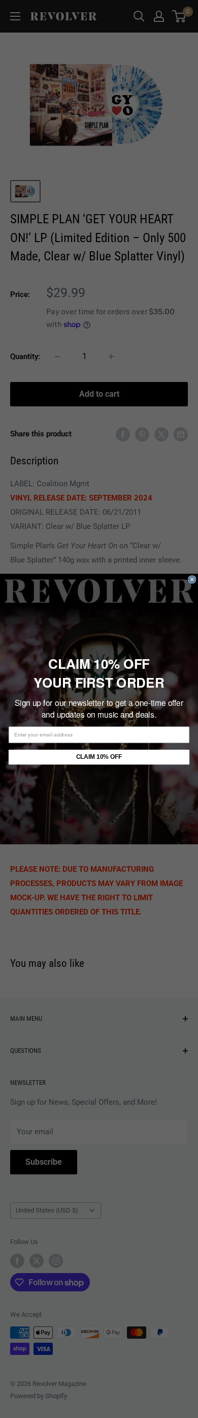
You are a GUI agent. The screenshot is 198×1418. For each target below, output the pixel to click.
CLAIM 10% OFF (99, 757)
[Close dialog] (192, 579)
